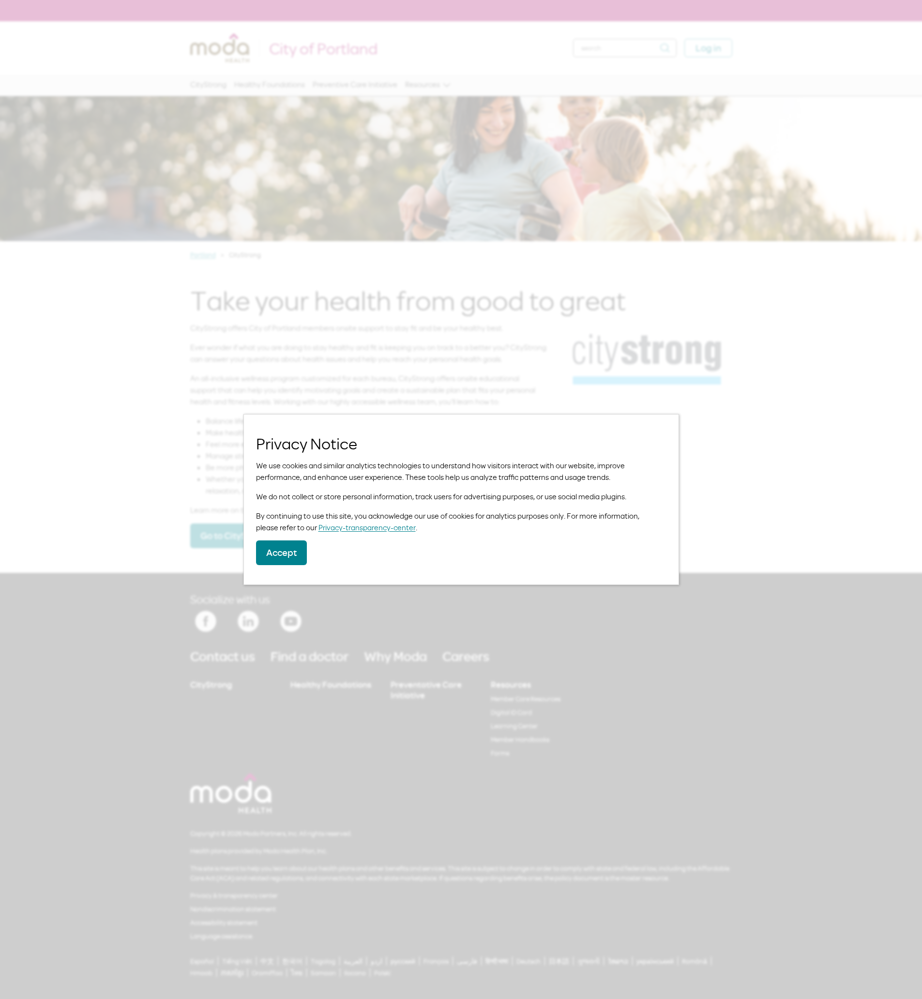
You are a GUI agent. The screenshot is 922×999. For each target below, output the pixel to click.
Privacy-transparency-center (367, 527)
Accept (281, 552)
